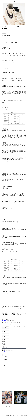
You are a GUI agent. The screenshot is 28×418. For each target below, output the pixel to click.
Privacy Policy (2, 415)
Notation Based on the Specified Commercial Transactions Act (10, 415)
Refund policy (17, 415)
